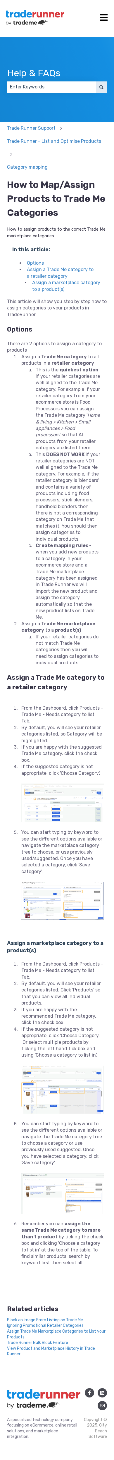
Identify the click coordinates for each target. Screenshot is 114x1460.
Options (35, 263)
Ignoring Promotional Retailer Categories (45, 1325)
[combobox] (51, 86)
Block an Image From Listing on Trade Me (45, 1319)
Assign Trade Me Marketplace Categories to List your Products (56, 1334)
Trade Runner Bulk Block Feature (37, 1342)
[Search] (101, 86)
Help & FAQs (33, 73)
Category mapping (27, 167)
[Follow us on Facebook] (89, 1392)
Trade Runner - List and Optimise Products (54, 141)
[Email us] (102, 1405)
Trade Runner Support (31, 128)
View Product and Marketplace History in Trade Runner (51, 1351)
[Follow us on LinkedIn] (102, 1392)
